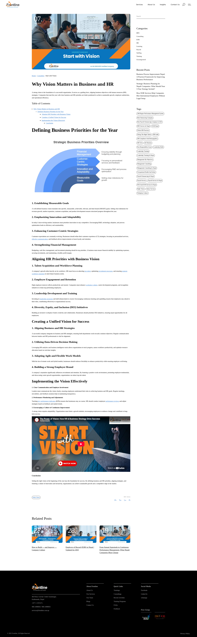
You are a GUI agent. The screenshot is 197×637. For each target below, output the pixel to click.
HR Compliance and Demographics (147, 138)
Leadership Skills (158, 147)
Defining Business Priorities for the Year (51, 111)
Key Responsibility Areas (144, 147)
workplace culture (91, 285)
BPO (137, 33)
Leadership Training (143, 151)
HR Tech (139, 143)
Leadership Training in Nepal (145, 155)
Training (139, 56)
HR (137, 43)
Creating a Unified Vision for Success (54, 117)
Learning (139, 46)
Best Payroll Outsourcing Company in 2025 (149, 122)
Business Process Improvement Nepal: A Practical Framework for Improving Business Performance (150, 77)
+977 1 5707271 (37, 603)
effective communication (40, 239)
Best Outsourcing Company (145, 118)
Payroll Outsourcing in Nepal (145, 176)
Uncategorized (141, 59)
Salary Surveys (151, 189)
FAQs (116, 605)
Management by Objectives (145, 159)
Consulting (40, 76)
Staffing (138, 53)
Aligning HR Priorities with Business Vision (56, 114)
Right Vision (36, 497)
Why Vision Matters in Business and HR (46, 109)
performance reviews (112, 401)
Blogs (88, 601)
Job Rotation (148, 143)
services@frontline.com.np (40, 610)
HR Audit (155, 134)
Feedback (117, 609)
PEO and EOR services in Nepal (146, 185)
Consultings (117, 594)
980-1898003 (46, 607)
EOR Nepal (155, 126)
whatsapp (144, 598)
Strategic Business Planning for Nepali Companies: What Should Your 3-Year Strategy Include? (150, 86)
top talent (88, 271)
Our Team (89, 598)
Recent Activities (119, 598)
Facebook (144, 590)
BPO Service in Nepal (143, 126)
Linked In (144, 594)
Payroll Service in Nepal (155, 180)
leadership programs (46, 299)
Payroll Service (141, 180)
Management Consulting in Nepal (146, 168)
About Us (89, 590)
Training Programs (120, 601)
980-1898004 (36, 607)
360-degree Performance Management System (150, 113)
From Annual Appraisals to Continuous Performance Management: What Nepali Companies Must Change (115, 550)
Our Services (90, 594)
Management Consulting (144, 164)
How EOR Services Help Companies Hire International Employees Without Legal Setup (150, 95)
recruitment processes (106, 271)
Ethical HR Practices (143, 130)
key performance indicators (47, 401)
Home (34, 76)
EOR (138, 39)
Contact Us (90, 605)
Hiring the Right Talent (144, 134)
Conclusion (49, 123)
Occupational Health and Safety (146, 172)
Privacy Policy (185, 633)
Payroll (138, 49)
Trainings (117, 590)
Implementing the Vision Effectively (53, 120)
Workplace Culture (142, 193)
